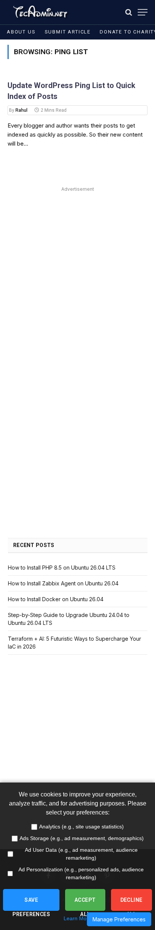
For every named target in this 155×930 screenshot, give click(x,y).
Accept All (85, 904)
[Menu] (142, 12)
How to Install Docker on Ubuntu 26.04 (55, 599)
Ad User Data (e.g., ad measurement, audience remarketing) (81, 854)
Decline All (131, 904)
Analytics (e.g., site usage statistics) (81, 827)
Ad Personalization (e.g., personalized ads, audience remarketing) (81, 873)
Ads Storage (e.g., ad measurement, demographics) (82, 838)
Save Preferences (31, 904)
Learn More (77, 918)
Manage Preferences (119, 919)
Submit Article (68, 32)
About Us (21, 32)
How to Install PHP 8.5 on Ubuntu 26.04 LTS (61, 567)
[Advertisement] (77, 271)
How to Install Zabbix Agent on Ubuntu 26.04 (63, 583)
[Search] (129, 12)
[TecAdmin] (40, 12)
